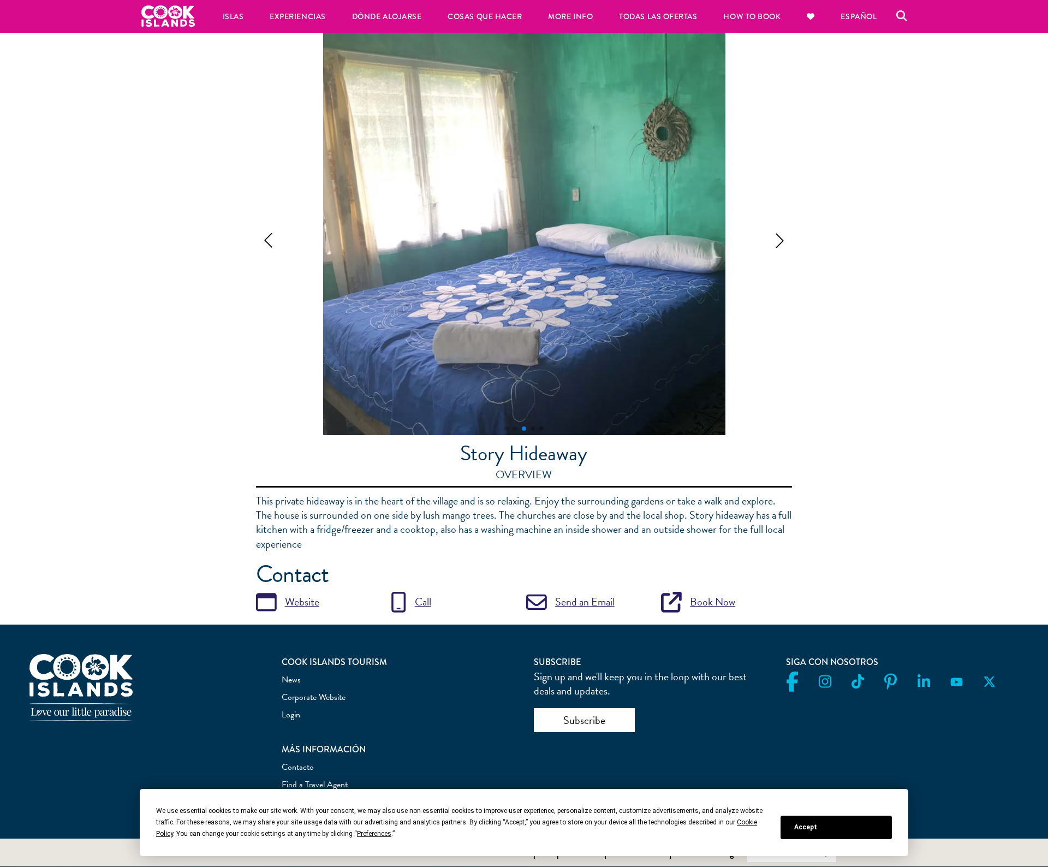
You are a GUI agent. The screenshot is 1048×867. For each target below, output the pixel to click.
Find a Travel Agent (315, 784)
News (291, 679)
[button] (268, 240)
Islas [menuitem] (233, 16)
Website (302, 601)
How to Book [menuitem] (752, 16)
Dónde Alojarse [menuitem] (387, 16)
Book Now (712, 601)
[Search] (901, 16)
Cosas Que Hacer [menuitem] (485, 16)
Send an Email (585, 601)
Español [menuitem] (859, 16)
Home (168, 16)
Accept (805, 827)
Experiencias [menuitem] (297, 16)
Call (423, 601)
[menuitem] (810, 16)
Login (291, 714)
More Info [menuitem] (570, 16)
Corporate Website (314, 697)
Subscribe (584, 720)
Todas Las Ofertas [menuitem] (658, 16)
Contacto (298, 767)
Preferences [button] (374, 834)
